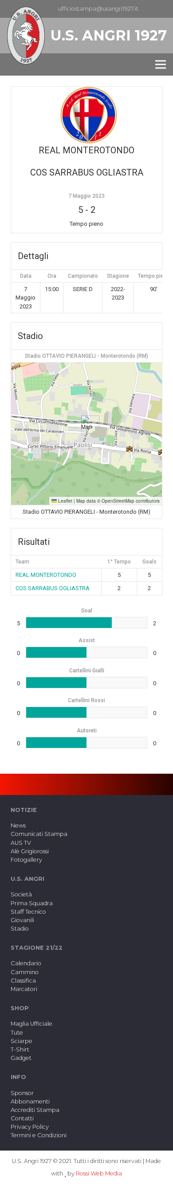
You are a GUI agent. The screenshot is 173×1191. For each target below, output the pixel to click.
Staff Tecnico (28, 911)
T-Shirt (20, 1049)
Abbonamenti (30, 1101)
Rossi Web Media (99, 1173)
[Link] (26, 35)
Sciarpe (21, 1041)
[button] (86, 425)
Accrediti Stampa (35, 1110)
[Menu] (160, 64)
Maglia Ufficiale (31, 1023)
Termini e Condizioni (39, 1135)
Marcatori (24, 989)
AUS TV (21, 842)
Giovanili (22, 920)
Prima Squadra (32, 903)
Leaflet (64, 501)
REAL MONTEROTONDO (46, 575)
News (18, 825)
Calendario (26, 963)
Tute (17, 1032)
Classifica (23, 980)
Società (21, 894)
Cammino (25, 972)
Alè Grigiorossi (30, 851)
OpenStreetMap (118, 501)
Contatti (22, 1118)
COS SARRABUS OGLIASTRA (53, 588)
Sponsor (22, 1093)
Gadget (21, 1058)
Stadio (20, 928)
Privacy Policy (30, 1126)
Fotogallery (26, 859)
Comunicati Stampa (39, 834)
